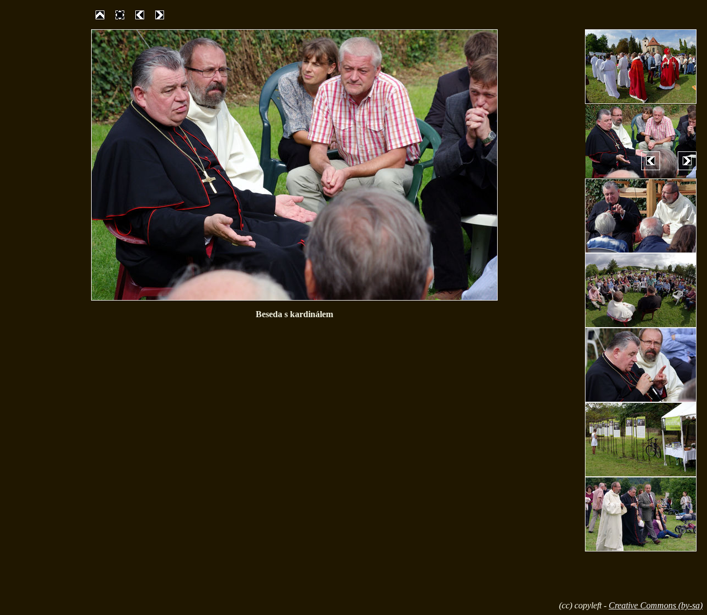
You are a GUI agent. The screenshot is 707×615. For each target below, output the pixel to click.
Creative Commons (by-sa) (656, 605)
